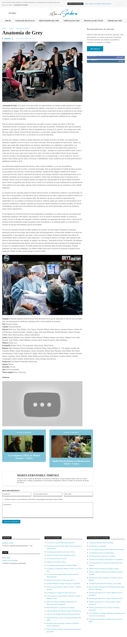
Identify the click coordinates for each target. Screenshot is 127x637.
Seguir (121, 61)
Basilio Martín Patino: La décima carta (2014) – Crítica (71, 462)
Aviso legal (6, 557)
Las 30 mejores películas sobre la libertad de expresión (106, 549)
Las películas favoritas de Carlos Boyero (101, 553)
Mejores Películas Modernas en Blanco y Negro (104, 569)
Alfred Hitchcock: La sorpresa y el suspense (60, 607)
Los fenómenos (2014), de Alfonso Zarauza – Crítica (24, 456)
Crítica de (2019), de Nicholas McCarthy (63, 614)
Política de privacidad (10, 560)
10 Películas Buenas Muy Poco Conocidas (102, 556)
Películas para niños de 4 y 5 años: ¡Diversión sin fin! (105, 598)
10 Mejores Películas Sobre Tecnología (101, 543)
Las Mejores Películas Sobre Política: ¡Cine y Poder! (105, 583)
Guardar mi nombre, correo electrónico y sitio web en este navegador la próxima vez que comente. (34, 499)
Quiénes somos (7, 543)
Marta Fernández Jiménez (26, 38)
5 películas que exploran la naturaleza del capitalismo (106, 559)
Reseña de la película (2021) (60, 580)
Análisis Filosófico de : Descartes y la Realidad (63, 583)
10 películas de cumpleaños (97, 546)
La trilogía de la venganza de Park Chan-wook (61, 593)
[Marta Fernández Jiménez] (10, 478)
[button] (122, 13)
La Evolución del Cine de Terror (56, 558)
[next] (122, 4)
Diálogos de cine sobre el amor (56, 562)
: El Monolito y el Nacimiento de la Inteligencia (61, 603)
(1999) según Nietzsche (60, 543)
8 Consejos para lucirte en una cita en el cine (60, 552)
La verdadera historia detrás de (61, 565)
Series (11, 28)
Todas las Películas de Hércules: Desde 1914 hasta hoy (63, 611)
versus (61, 555)
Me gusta (120, 57)
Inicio (4, 28)
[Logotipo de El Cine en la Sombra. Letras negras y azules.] (63, 13)
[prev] (119, 4)
